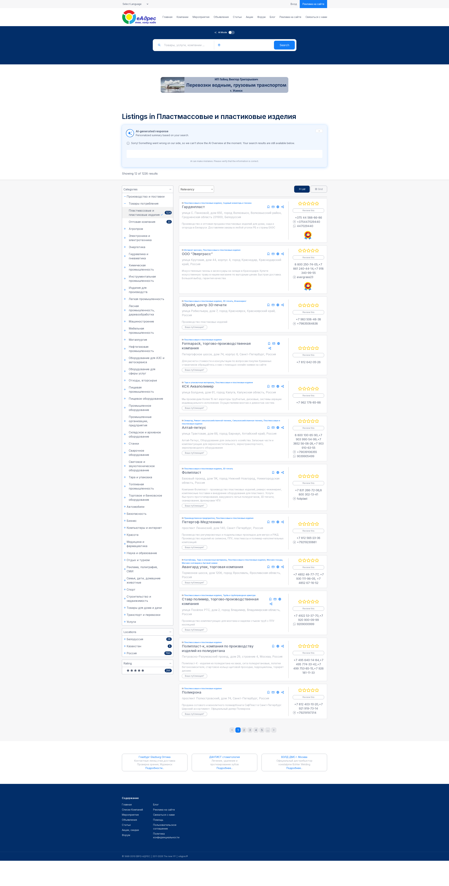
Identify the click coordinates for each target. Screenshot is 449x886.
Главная (167, 17)
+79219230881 (307, 542)
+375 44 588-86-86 (308, 217)
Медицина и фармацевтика (137, 544)
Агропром (136, 229)
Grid (320, 189)
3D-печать (228, 301)
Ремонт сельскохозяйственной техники (212, 420)
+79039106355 (307, 452)
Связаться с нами (316, 17)
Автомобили (135, 506)
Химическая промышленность (141, 267)
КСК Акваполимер (198, 386)
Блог (272, 17)
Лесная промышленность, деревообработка (142, 310)
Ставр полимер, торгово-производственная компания (220, 601)
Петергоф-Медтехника (202, 522)
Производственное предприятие (199, 518)
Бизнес (132, 520)
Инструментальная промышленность (142, 278)
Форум (261, 17)
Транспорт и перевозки (143, 615)
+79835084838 (307, 323)
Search (284, 45)
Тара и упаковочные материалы (199, 382)
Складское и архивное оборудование (145, 434)
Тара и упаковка (140, 477)
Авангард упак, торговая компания (212, 567)
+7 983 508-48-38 (308, 319)
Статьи (237, 17)
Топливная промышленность (141, 486)
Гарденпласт (193, 207)
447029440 (305, 226)
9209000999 (305, 624)
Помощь (158, 819)
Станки (134, 443)
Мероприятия (201, 17)
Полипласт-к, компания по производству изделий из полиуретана (218, 648)
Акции (249, 17)
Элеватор (188, 420)
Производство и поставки (146, 196)
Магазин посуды (274, 560)
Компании (182, 17)
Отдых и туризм (138, 560)
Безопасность (136, 513)
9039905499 (305, 456)
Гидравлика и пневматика (138, 256)
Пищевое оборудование (146, 398)
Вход (294, 4)
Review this (308, 210)
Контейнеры (190, 560)
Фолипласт (191, 472)
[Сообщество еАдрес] (139, 17)
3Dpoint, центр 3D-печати (204, 305)
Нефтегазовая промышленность (141, 349)
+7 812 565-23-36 (308, 538)
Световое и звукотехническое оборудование (142, 466)
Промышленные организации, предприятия (140, 421)
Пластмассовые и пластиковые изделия (144, 212)
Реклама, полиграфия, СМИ (142, 569)
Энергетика (137, 247)
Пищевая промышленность (141, 389)
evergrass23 (305, 277)
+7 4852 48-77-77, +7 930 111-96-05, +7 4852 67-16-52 (308, 579)
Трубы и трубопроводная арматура (239, 595)
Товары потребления (143, 203)
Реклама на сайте (313, 3)
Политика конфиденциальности (166, 835)
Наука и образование (142, 553)
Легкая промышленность (146, 299)
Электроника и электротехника (140, 238)
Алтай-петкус (194, 427)
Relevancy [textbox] (187, 189)
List (303, 189)
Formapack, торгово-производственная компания (216, 345)
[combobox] (196, 189)
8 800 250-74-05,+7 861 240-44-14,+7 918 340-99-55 (308, 269)
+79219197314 (306, 712)
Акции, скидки (130, 829)
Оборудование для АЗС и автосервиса (146, 360)
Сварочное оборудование (139, 453)
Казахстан (134, 646)
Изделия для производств (138, 290)
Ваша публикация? (194, 327)
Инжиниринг (240, 301)
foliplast (302, 498)
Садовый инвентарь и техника (237, 203)
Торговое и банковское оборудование (145, 497)
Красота (132, 535)
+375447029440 (308, 222)
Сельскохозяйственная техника (247, 420)
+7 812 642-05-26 (308, 362)
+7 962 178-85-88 (308, 402)
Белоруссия (135, 639)
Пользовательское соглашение (164, 826)
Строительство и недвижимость (139, 598)
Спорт (131, 589)
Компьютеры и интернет (144, 527)
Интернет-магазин (193, 250)
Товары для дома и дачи (144, 607)
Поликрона (191, 692)
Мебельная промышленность (141, 330)
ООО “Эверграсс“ (197, 254)
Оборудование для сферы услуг (142, 371)
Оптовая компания (142, 222)
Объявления (221, 17)
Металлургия (138, 339)
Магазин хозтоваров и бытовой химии (199, 563)
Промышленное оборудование (140, 408)
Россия (132, 653)
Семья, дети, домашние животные (143, 580)
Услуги (131, 622)
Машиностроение (141, 321)
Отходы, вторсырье (143, 380)
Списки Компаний (132, 809)
